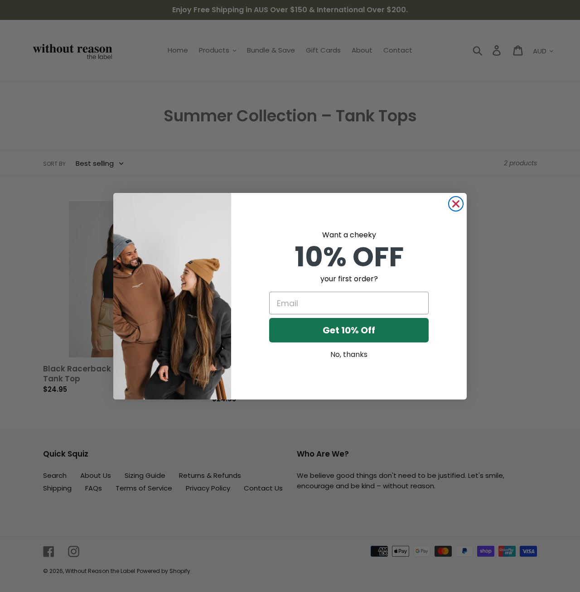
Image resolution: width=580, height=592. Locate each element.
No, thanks (348, 354)
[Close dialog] (456, 204)
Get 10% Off (349, 330)
